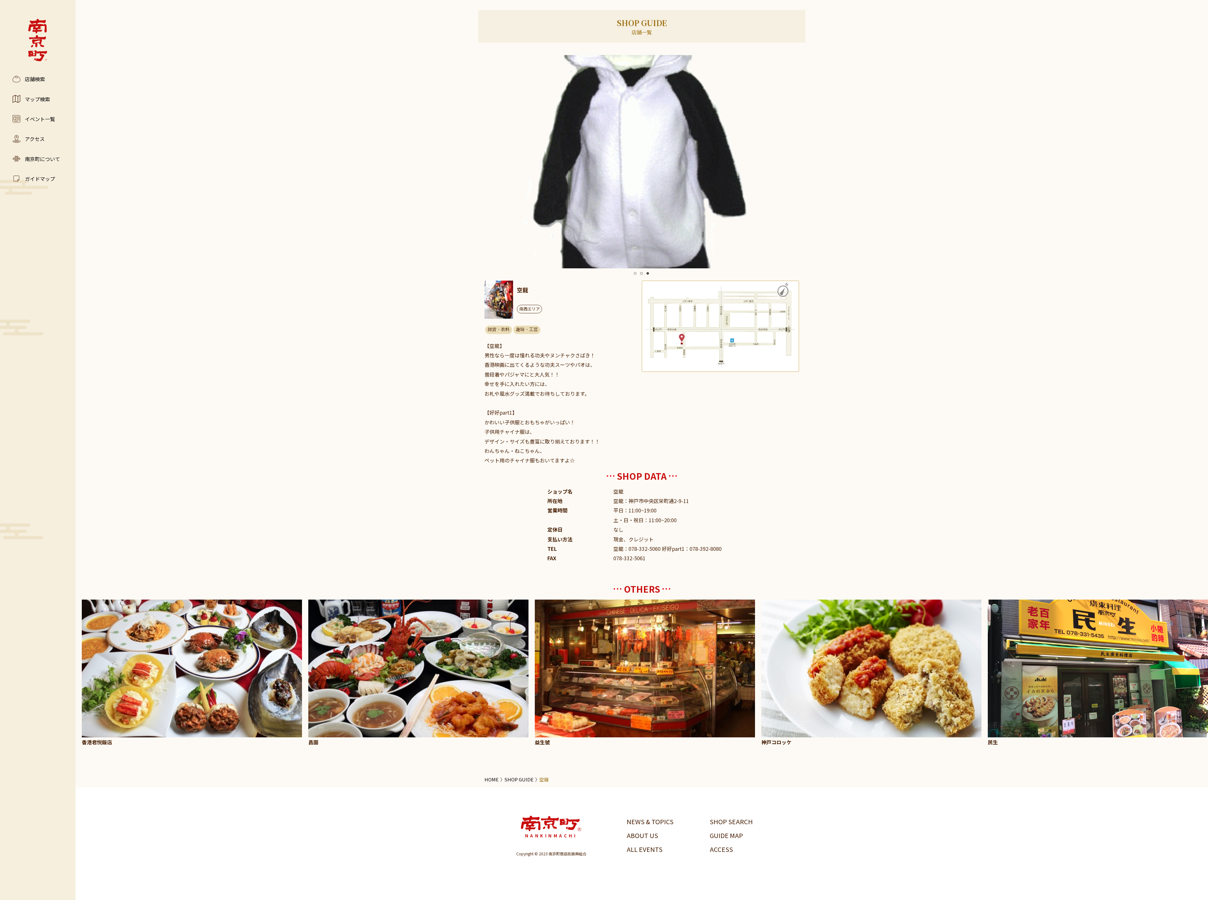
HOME (491, 779)
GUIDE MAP (726, 835)
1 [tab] (635, 273)
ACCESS (721, 849)
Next (804, 163)
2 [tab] (641, 273)
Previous (480, 163)
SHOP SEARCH (731, 821)
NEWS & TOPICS (650, 821)
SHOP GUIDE (519, 779)
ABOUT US (642, 835)
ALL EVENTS (645, 849)
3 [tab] (647, 273)
